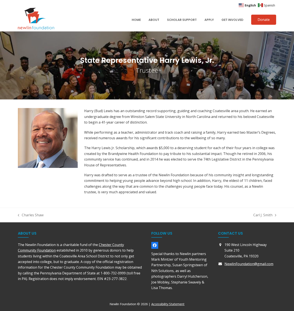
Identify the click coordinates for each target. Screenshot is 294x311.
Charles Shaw (30, 215)
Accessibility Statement (167, 304)
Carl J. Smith (262, 215)
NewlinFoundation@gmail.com (248, 263)
